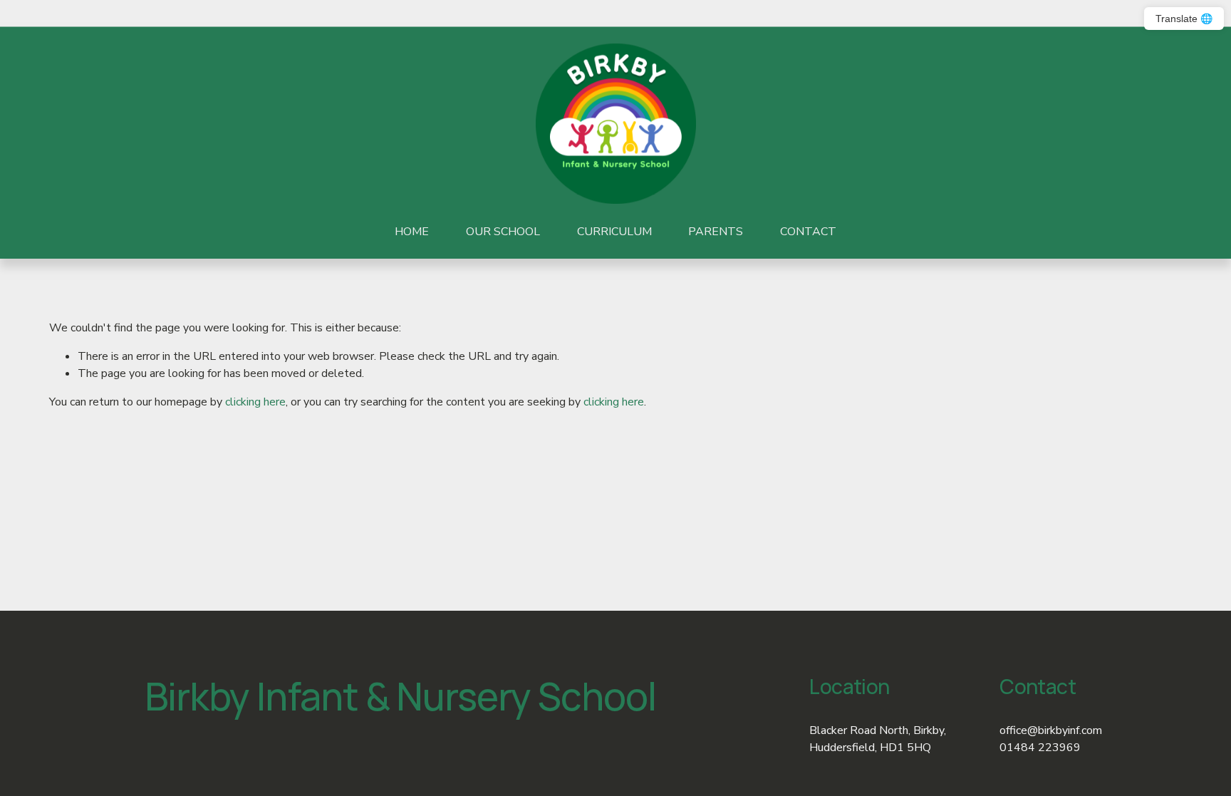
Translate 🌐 (1183, 18)
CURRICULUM (614, 231)
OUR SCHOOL (503, 231)
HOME (412, 231)
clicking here (255, 402)
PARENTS (715, 231)
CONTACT (808, 231)
